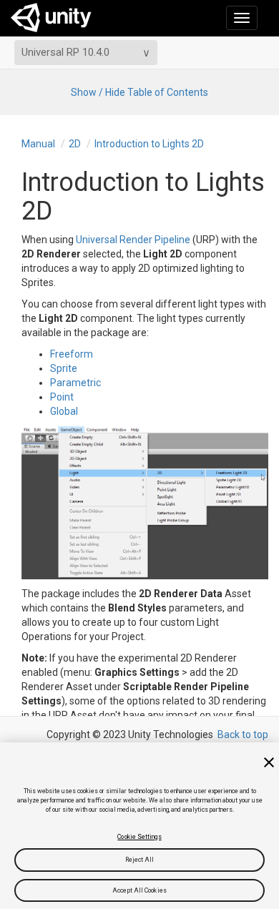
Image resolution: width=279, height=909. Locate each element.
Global (64, 411)
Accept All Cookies (139, 890)
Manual (38, 143)
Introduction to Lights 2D (149, 143)
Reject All (140, 859)
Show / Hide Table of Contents (139, 92)
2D (75, 143)
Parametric (75, 382)
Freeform (71, 354)
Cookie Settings (139, 836)
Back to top (242, 734)
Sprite (63, 368)
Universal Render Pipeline (133, 239)
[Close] (269, 762)
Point (62, 397)
